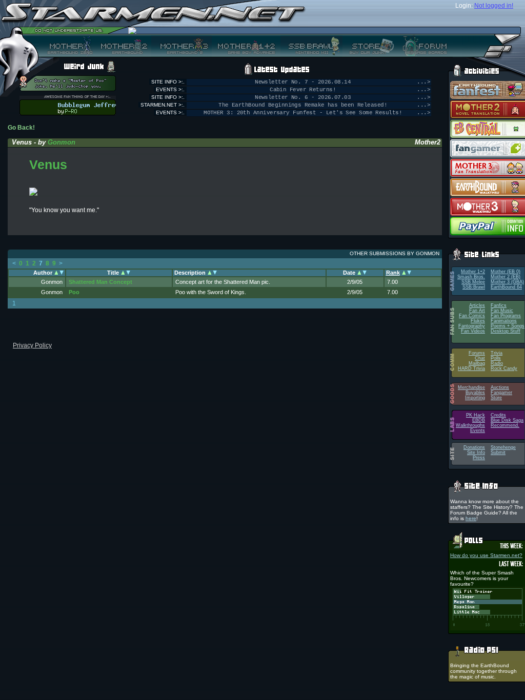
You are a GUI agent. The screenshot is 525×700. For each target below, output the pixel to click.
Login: (464, 5)
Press (479, 457)
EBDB (478, 420)
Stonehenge (503, 447)
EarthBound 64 (506, 287)
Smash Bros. (471, 276)
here (471, 518)
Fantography (471, 325)
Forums (477, 353)
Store (496, 397)
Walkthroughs (470, 425)
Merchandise (471, 387)
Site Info (476, 452)
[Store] (368, 45)
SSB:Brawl (473, 287)
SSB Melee (473, 281)
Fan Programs (506, 315)
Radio (497, 363)
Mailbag (477, 363)
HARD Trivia (471, 368)
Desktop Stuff (505, 331)
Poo (74, 292)
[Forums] (424, 45)
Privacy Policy (32, 345)
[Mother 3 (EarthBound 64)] (181, 45)
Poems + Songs (507, 325)
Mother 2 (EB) (505, 276)
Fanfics (499, 305)
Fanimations (504, 320)
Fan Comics (472, 315)
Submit (498, 452)
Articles (477, 305)
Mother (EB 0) (505, 271)
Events (477, 430)
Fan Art (477, 310)
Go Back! (21, 127)
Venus (48, 164)
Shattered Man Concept (100, 282)
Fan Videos (473, 331)
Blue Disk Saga (507, 420)
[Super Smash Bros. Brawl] (311, 45)
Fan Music (502, 310)
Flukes (478, 320)
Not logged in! (493, 5)
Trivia (496, 353)
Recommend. (505, 425)
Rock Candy (504, 368)
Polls (496, 358)
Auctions (500, 387)
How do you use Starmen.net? (486, 555)
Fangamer (501, 392)
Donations (474, 447)
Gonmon (61, 142)
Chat (480, 358)
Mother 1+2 (473, 271)
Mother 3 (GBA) (507, 281)
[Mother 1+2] (246, 45)
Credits (498, 415)
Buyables (475, 392)
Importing (475, 397)
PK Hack (475, 415)
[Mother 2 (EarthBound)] (122, 45)
